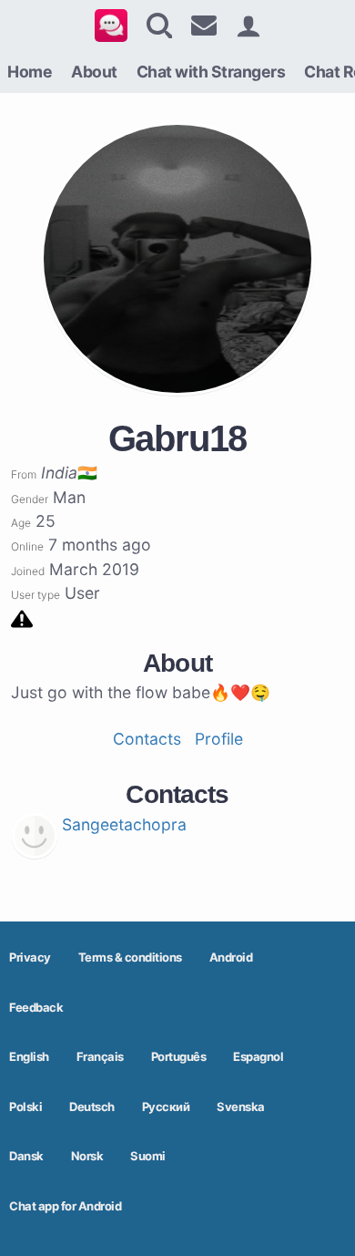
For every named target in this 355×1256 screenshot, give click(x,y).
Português (179, 1056)
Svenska (241, 1106)
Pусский (166, 1106)
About (94, 71)
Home (29, 71)
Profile (219, 738)
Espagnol (258, 1056)
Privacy (30, 957)
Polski (25, 1106)
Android (231, 957)
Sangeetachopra (124, 824)
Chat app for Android (65, 1206)
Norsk (87, 1155)
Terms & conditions (130, 957)
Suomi (148, 1155)
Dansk (26, 1155)
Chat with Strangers (211, 71)
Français (100, 1056)
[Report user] (22, 617)
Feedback (36, 1007)
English (29, 1056)
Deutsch (92, 1106)
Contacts (147, 738)
